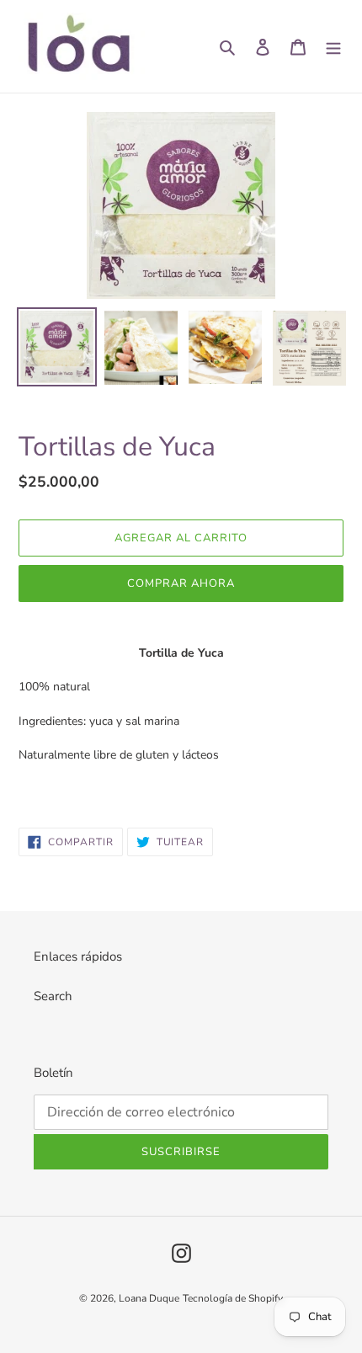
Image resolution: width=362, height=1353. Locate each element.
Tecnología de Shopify (233, 1298)
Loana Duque (149, 1298)
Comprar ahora (181, 583)
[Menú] (333, 47)
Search (53, 996)
